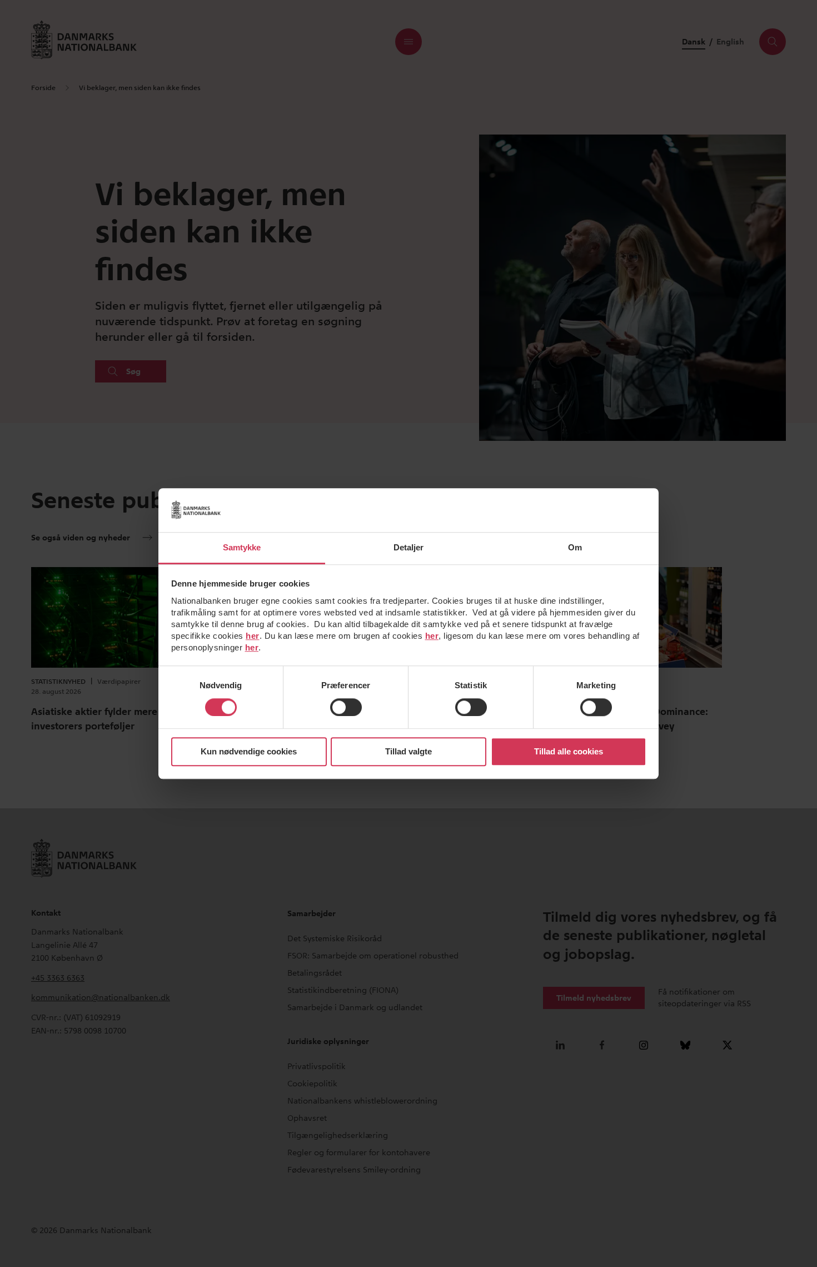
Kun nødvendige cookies (249, 752)
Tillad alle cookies (568, 752)
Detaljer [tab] (408, 547)
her (253, 635)
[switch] (346, 707)
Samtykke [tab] (242, 547)
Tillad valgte (408, 752)
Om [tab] (575, 547)
